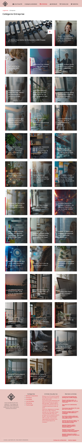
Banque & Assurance (32, 396)
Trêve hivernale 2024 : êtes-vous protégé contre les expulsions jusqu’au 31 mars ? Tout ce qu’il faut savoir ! (50, 415)
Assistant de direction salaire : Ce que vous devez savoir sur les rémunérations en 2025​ (70, 421)
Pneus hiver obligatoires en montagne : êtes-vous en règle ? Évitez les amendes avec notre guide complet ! (51, 411)
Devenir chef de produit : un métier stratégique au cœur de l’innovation (70, 401)
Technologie (29, 405)
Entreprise (29, 397)
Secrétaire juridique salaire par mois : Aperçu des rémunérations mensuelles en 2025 (70, 417)
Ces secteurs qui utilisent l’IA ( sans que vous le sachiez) (70, 409)
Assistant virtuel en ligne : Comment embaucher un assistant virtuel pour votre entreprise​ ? (70, 430)
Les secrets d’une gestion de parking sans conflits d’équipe (69, 397)
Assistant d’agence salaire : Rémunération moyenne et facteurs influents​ (69, 426)
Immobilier (29, 399)
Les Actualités (30, 401)
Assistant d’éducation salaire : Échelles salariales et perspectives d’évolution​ (70, 435)
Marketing (29, 403)
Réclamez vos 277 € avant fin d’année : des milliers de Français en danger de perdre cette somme (50, 398)
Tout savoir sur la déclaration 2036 (69, 405)
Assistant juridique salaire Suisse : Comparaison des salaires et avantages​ (70, 412)
